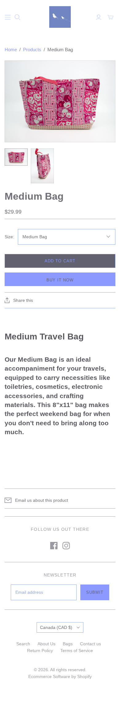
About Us (46, 643)
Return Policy (40, 650)
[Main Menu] (8, 17)
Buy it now (60, 280)
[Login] (98, 17)
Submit (94, 592)
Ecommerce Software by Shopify (60, 676)
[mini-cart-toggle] (110, 17)
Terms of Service (76, 650)
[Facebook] (54, 545)
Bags (68, 643)
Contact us (90, 643)
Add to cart (60, 261)
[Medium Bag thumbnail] (16, 156)
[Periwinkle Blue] (60, 16)
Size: (9, 236)
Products (32, 49)
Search (23, 643)
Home (11, 49)
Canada (56, 627)
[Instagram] (66, 545)
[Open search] (17, 17)
